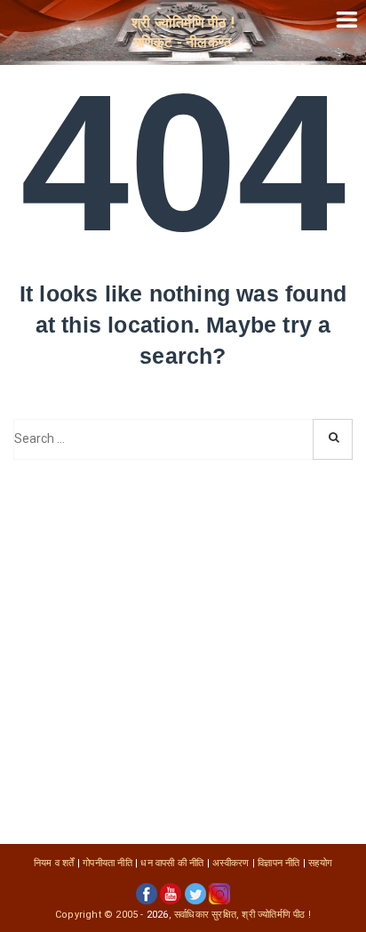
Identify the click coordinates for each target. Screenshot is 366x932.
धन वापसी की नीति (171, 863)
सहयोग (320, 863)
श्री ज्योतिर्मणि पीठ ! (276, 914)
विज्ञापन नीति (278, 863)
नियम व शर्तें (54, 863)
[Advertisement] (183, 652)
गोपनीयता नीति (107, 863)
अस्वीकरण (230, 863)
